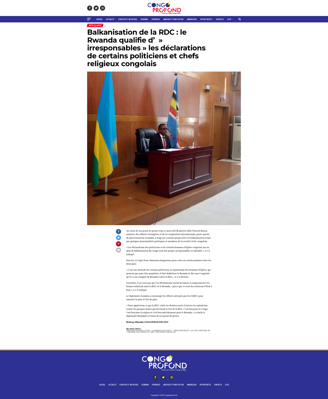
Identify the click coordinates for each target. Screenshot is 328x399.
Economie (144, 19)
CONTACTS (220, 19)
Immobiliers (192, 19)
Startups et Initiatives (127, 19)
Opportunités (206, 19)
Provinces (156, 19)
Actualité (110, 19)
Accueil (99, 19)
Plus (229, 19)
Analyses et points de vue (173, 19)
